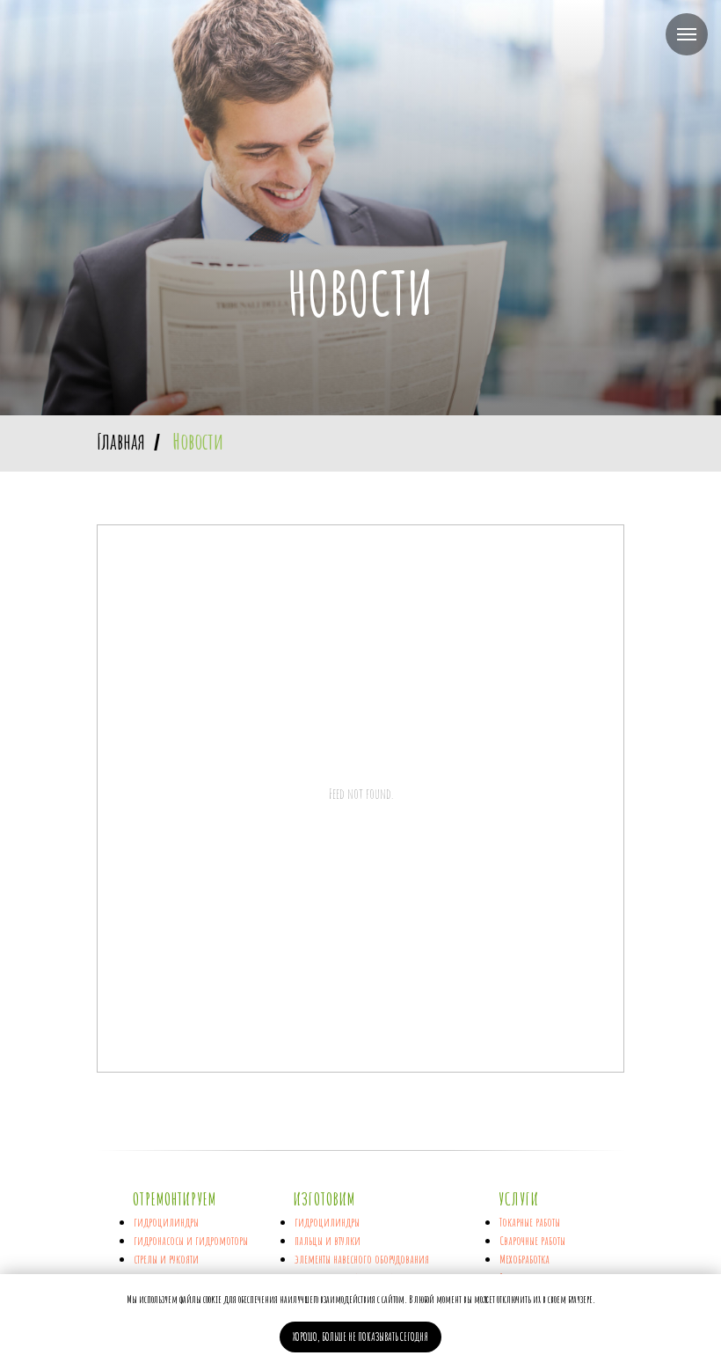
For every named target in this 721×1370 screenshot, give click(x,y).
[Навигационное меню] (686, 34)
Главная (121, 574)
